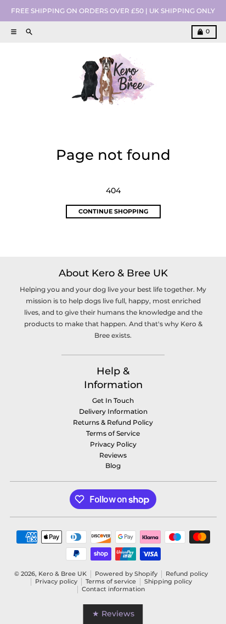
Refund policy (187, 573)
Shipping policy (168, 581)
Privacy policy (56, 581)
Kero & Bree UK (62, 573)
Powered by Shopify (126, 573)
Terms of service (111, 581)
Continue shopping (113, 211)
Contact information (113, 589)
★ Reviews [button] (113, 614)
